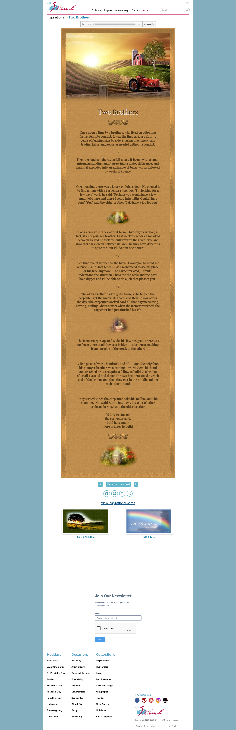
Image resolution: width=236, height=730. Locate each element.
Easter (50, 679)
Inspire (108, 10)
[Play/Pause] (83, 24)
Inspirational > (57, 17)
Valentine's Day (55, 667)
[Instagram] (159, 700)
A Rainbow (149, 537)
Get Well (76, 685)
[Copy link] (122, 494)
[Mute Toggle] (145, 24)
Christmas (52, 716)
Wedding (76, 716)
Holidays (101, 710)
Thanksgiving (54, 710)
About (154, 726)
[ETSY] (166, 700)
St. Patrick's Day (56, 673)
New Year (52, 660)
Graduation (78, 691)
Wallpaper (102, 691)
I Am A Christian (86, 537)
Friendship (77, 679)
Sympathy (77, 698)
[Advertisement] (118, 562)
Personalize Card (118, 484)
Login (187, 3)
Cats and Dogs (104, 685)
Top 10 (100, 698)
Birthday (96, 10)
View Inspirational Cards (118, 503)
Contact (175, 726)
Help (168, 726)
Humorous (102, 667)
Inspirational (103, 660)
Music (161, 726)
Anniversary (121, 10)
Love (99, 673)
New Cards (102, 704)
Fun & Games (103, 679)
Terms (146, 726)
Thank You (77, 704)
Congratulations (80, 673)
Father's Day (54, 691)
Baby (74, 710)
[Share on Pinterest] (114, 493)
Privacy (139, 726)
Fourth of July (55, 698)
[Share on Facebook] (106, 493)
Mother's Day (54, 685)
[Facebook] (138, 700)
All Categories (104, 716)
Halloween (53, 704)
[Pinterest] (145, 700)
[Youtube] (152, 700)
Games (136, 10)
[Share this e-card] (130, 494)
